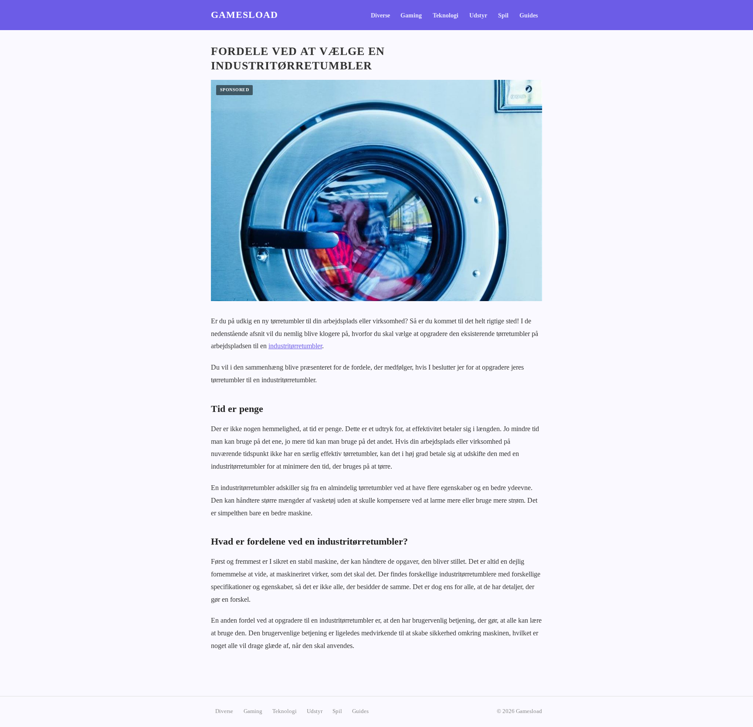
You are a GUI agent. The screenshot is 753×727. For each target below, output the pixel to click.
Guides (528, 15)
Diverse (380, 15)
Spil (503, 15)
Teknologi (445, 15)
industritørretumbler (295, 346)
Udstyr (478, 15)
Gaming (411, 15)
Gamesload (244, 15)
